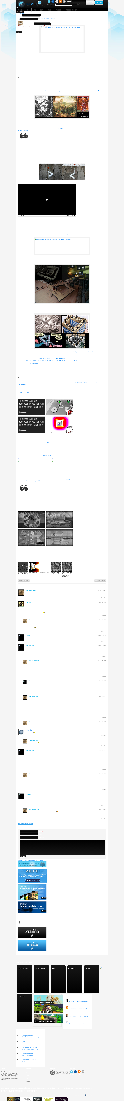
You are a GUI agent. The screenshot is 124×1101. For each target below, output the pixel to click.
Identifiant (69, 1)
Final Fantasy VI (41, 360)
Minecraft (49, 358)
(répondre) (103, 597)
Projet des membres (28, 1035)
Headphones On (26, 1043)
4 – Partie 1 (61, 128)
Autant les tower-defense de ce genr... (79, 1016)
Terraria (15, 1091)
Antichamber (62, 360)
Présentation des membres (30, 1047)
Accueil (28, 1070)
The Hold (48, 360)
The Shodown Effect (30, 1091)
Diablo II (27, 360)
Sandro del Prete (82, 352)
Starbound (78, 1088)
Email (17, 18)
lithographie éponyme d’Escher (34, 481)
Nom (41, 831)
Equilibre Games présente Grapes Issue (32, 1037)
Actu (27, 1072)
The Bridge (74, 360)
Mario (44, 358)
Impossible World (33, 363)
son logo (68, 479)
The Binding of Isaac (59, 1088)
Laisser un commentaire (35, 586)
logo (48, 442)
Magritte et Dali (47, 455)
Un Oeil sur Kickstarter (81, 382)
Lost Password (20, 13)
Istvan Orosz (91, 352)
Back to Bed (55, 360)
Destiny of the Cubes (27, 1055)
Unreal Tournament (60, 358)
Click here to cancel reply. (24, 828)
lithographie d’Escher (25, 393)
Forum (28, 1077)
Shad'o (21, 1091)
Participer (29, 1080)
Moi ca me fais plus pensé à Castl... (78, 1023)
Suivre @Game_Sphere (75, 1074)
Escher (66, 234)
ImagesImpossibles (23, 130)
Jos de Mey (74, 352)
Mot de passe (51, 4)
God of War (33, 360)
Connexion (90, 2)
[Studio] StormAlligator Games (30, 1049)
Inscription (99, 2)
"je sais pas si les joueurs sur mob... (78, 1008)
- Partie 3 (57, 92)
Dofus (40, 358)
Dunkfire (24, 1061)
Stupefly (29, 730)
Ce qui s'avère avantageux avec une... (79, 1001)
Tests (28, 1075)
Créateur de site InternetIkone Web (82, 1095)
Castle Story (87, 1088)
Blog (27, 1078)
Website (41, 837)
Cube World (33, 1088)
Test (97, 382)
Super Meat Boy (6, 1091)
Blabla (24, 1041)
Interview (23, 384)
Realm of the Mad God (45, 1088)
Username (19, 15)
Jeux (28, 1074)
